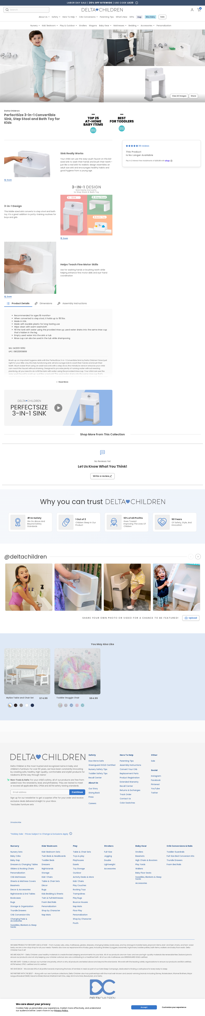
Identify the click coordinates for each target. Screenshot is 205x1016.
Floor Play (77, 910)
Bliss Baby (150, 17)
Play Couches (79, 885)
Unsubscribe (15, 822)
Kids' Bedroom (49, 25)
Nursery (34, 25)
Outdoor (77, 872)
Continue (77, 792)
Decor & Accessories (20, 889)
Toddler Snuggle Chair (67, 697)
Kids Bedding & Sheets (52, 893)
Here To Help (68, 17)
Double (107, 860)
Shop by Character (51, 910)
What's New (121, 17)
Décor (45, 885)
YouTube (155, 788)
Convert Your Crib (128, 769)
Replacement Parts (129, 773)
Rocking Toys (79, 889)
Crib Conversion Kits (20, 914)
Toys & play (78, 856)
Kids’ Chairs (47, 877)
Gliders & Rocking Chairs (22, 868)
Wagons (93, 25)
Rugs (12, 902)
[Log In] (192, 10)
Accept (144, 1007)
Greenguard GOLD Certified (102, 765)
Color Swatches (127, 802)
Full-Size (108, 851)
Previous (191, 557)
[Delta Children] (47, 757)
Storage (45, 872)
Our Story (93, 788)
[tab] (18, 303)
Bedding (132, 25)
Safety (55, 17)
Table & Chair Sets (51, 881)
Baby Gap (15, 860)
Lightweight (109, 864)
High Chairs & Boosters (146, 860)
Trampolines (79, 893)
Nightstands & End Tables (22, 893)
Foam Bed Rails (49, 902)
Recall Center (95, 777)
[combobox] (26, 10)
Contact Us (125, 798)
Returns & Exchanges (130, 790)
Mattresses (119, 25)
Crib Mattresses (18, 877)
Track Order (125, 794)
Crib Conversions (87, 17)
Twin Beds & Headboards (54, 856)
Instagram (156, 776)
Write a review (101, 476)
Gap (139, 17)
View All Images (179, 96)
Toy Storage (79, 868)
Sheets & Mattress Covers (23, 881)
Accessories (146, 25)
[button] (132, 145)
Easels (76, 864)
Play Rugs (77, 898)
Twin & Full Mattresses (52, 898)
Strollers (83, 25)
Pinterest (155, 784)
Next (198, 557)
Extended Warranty (129, 781)
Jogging (108, 856)
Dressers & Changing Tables (24, 864)
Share (193, 96)
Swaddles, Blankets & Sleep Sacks (23, 926)
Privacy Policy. (61, 1010)
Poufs (75, 923)
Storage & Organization (21, 906)
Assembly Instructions (130, 765)
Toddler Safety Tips (98, 773)
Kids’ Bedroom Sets (51, 851)
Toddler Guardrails (175, 851)
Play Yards (140, 864)
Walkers (139, 868)
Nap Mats (46, 914)
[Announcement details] (70, 834)
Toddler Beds (48, 860)
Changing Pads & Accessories (18, 920)
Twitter (154, 792)
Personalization (164, 25)
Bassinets (15, 885)
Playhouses (78, 860)
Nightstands (47, 868)
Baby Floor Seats (143, 872)
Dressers (46, 864)
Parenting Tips (107, 17)
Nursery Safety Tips (98, 769)
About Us (43, 17)
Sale (162, 17)
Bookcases (15, 898)
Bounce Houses (80, 902)
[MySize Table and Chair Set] (27, 671)
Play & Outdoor (67, 25)
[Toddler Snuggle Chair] (77, 671)
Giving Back (94, 792)
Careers (92, 803)
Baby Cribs (15, 856)
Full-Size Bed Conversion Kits (180, 856)
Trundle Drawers (18, 910)
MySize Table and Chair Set (20, 697)
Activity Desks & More (83, 877)
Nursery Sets (16, 851)
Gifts (131, 17)
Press (91, 797)
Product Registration (130, 777)
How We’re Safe (96, 760)
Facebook (156, 780)
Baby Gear (104, 25)
